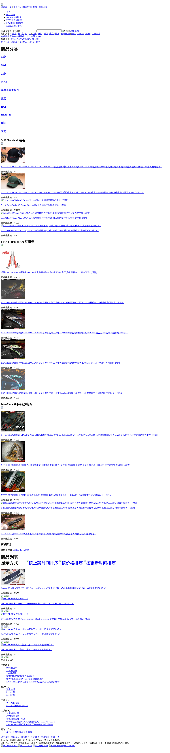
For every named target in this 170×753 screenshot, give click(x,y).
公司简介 (35, 737)
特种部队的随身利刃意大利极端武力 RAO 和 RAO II (30, 722)
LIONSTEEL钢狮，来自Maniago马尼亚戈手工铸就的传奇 (33, 682)
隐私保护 (15, 737)
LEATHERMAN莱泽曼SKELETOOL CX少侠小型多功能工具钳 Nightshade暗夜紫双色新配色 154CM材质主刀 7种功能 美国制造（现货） (64, 333)
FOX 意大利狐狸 (14, 20)
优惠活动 (27, 7)
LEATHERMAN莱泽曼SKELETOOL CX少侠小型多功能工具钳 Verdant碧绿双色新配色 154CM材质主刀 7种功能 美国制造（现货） (61, 363)
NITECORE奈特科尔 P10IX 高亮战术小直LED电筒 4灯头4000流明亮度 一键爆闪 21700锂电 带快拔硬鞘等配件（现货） (56, 495)
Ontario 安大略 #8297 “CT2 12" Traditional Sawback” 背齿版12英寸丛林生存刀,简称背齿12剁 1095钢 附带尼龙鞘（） (54, 588)
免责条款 (5, 737)
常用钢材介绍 (12, 713)
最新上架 (43, 7)
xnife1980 (70, 745)
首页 (8, 12)
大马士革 (96, 33)
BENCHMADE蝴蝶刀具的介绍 (20, 676)
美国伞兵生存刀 (10, 90)
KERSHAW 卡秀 (14, 26)
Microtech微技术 (13, 17)
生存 (51, 33)
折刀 (3, 98)
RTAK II (6, 114)
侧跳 (46, 33)
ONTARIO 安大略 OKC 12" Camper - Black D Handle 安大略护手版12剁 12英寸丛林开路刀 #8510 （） (48, 619)
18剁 (3, 65)
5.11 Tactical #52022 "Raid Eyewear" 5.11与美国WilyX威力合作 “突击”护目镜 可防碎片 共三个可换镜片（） (50, 230)
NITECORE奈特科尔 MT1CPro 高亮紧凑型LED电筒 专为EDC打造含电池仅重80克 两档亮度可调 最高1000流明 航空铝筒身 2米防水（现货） (66, 465)
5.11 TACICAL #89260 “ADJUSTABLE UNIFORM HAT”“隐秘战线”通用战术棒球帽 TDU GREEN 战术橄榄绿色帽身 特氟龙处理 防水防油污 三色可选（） (72, 192)
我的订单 (10, 695)
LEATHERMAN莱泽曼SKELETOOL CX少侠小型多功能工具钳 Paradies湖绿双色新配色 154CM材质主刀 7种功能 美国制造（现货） (62, 393)
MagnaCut (65, 33)
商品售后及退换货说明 (17, 705)
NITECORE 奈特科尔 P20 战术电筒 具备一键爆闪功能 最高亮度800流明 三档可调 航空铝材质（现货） (48, 534)
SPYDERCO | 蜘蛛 (15, 23)
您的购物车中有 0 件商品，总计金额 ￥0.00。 (22, 36)
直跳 (40, 33)
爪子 (34, 33)
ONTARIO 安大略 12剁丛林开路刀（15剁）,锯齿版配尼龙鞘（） (31, 634)
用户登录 (5, 42)
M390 (87, 33)
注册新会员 (6, 7)
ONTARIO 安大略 (21, 550)
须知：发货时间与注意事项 (19, 732)
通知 (35, 7)
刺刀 (3, 122)
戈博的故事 (11, 670)
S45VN (80, 33)
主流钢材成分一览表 (16, 719)
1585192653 (12, 745)
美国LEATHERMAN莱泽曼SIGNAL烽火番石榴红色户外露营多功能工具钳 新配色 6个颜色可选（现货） (49, 272)
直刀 (3, 131)
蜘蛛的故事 (11, 668)
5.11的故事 (11, 673)
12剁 (38, 39)
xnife (45, 745)
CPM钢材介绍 (12, 716)
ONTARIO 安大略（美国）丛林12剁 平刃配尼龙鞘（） (26, 649)
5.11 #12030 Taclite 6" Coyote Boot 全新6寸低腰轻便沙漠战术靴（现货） (34, 205)
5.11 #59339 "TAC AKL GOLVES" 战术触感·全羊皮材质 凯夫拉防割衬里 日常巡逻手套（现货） (45, 218)
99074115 (27, 745)
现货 (14, 33)
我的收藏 (10, 692)
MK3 (4, 81)
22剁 (3, 73)
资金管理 (10, 689)
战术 (57, 33)
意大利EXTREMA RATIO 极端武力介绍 (24, 679)
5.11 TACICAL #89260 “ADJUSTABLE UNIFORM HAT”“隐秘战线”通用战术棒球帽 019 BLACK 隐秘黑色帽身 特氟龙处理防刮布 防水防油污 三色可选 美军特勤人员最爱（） (81, 167)
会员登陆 (17, 7)
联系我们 (25, 737)
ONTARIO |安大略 (25, 39)
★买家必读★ (12, 703)
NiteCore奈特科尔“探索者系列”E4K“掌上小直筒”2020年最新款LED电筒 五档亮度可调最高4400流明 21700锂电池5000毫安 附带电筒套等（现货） (68, 508)
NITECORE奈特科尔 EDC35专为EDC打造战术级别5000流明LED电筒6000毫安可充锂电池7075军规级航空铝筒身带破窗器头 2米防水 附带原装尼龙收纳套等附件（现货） (80, 435)
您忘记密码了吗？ (31, 42)
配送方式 (55, 737)
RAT (3, 106)
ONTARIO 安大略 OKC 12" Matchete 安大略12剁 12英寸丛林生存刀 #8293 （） (37, 603)
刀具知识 (45, 737)
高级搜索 (74, 31)
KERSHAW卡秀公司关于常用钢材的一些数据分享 (29, 724)
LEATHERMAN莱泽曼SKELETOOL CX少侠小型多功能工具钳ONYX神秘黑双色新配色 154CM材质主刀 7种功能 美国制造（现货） (62, 302)
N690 (73, 33)
